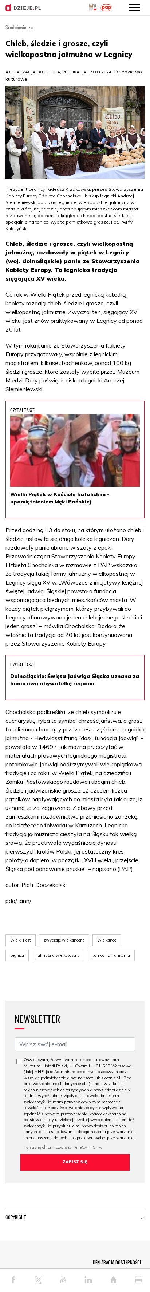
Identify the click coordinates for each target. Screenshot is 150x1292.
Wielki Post (20, 940)
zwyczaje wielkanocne (64, 940)
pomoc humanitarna (111, 955)
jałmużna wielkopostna (58, 955)
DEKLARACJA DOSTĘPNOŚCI (117, 1262)
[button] (143, 1219)
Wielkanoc (106, 940)
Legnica (17, 955)
